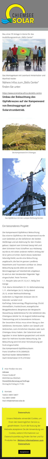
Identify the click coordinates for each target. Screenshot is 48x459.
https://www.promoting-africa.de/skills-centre (22, 93)
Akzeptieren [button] (24, 452)
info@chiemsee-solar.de (15, 401)
